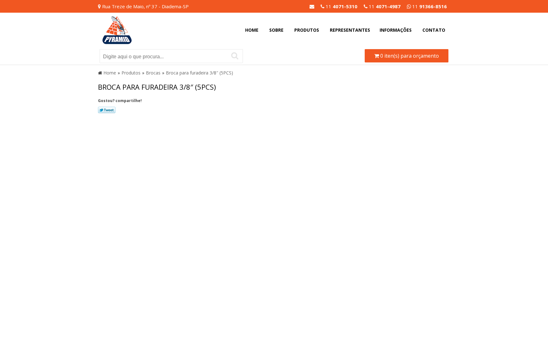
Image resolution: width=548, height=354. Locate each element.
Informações (396, 30)
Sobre (276, 30)
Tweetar (106, 110)
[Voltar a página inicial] (117, 29)
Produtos (306, 30)
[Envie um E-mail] (312, 6)
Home (251, 30)
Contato (433, 30)
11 (429, 6)
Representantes (350, 30)
